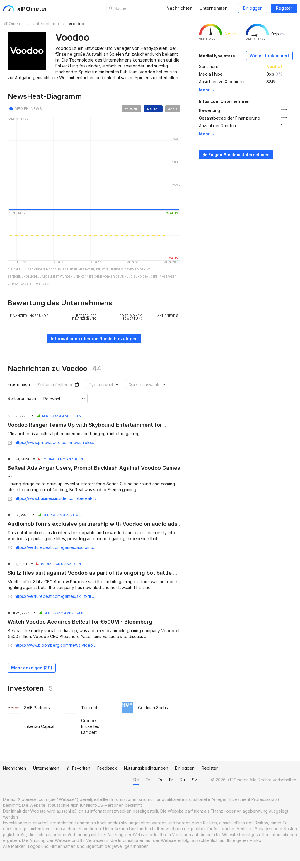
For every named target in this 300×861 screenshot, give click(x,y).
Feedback (107, 767)
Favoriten (81, 767)
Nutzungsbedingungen (146, 767)
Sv (194, 779)
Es (160, 779)
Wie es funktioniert (269, 55)
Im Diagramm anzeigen (61, 416)
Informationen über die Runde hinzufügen (94, 338)
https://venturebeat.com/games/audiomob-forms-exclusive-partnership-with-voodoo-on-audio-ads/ (55, 547)
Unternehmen (214, 8)
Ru (182, 779)
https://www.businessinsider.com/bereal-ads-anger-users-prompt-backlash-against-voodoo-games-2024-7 (55, 498)
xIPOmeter (32, 8)
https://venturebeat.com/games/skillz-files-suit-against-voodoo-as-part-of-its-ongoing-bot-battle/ (55, 596)
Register (284, 8)
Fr (171, 779)
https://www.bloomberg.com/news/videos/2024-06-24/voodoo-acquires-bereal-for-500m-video (55, 645)
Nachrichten (179, 8)
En (148, 779)
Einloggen (252, 8)
